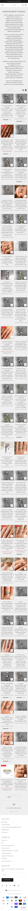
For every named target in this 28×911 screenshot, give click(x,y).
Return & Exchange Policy (8, 845)
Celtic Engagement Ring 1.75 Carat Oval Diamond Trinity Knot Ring (21, 576)
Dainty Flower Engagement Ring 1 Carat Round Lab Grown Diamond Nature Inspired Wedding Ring (7, 513)
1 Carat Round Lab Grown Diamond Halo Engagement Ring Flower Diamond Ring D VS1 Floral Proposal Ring (20, 144)
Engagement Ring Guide (7, 856)
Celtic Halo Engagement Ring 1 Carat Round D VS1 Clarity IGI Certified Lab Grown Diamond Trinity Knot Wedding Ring (20, 660)
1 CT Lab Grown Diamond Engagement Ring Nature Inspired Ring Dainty (21, 229)
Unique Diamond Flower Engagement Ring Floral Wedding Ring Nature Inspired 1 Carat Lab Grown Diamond (21, 111)
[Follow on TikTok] (18, 885)
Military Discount (6, 848)
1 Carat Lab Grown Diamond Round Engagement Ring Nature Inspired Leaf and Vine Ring (21, 345)
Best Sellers (4, 822)
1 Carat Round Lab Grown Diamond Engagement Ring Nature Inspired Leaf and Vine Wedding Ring (21, 286)
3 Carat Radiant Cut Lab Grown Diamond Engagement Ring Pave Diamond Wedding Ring (7, 345)
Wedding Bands (5, 830)
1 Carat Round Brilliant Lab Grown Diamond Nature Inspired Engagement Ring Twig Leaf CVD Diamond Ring (21, 487)
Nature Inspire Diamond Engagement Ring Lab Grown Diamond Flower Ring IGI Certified (7, 173)
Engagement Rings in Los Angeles (10, 850)
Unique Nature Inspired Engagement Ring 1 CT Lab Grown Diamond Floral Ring (7, 461)
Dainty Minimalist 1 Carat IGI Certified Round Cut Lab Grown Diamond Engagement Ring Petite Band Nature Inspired (21, 401)
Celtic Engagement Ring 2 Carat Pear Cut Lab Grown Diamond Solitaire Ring (7, 720)
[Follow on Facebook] (2, 885)
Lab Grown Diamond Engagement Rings (11, 827)
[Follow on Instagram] (6, 885)
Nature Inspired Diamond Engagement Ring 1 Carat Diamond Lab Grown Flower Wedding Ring (20, 428)
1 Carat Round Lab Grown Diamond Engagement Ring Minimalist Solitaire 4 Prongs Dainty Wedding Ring (7, 545)
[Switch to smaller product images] (25, 90)
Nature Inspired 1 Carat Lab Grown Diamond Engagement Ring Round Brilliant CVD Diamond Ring (21, 173)
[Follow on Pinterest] (10, 885)
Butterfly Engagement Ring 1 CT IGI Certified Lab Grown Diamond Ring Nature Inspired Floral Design (7, 287)
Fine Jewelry (5, 832)
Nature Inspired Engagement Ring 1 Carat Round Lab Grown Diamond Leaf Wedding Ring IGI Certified (20, 204)
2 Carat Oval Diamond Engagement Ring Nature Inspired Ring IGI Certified (21, 460)
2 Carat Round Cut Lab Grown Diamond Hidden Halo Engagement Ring (7, 783)
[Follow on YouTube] (14, 885)
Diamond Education (6, 853)
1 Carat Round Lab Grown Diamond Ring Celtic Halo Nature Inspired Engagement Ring (7, 631)
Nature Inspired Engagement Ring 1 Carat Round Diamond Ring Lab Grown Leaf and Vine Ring (20, 751)
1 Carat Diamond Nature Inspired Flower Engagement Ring (21, 719)
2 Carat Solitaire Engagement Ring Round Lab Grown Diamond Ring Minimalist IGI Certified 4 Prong (7, 144)
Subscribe (7, 880)
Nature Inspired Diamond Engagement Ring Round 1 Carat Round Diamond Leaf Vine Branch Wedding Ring (7, 373)
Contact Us (4, 840)
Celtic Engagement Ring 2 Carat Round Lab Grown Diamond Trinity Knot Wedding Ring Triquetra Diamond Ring (7, 660)
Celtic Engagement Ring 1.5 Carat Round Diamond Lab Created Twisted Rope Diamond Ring (21, 605)
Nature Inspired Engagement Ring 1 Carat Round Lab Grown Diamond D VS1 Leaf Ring (7, 312)
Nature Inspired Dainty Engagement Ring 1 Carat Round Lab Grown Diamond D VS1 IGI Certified (20, 783)
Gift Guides (4, 858)
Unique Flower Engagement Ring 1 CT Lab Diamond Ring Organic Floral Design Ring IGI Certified (7, 204)
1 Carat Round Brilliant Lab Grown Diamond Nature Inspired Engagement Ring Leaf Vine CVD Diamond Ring (7, 230)
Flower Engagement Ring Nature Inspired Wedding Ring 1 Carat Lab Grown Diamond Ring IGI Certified (21, 688)
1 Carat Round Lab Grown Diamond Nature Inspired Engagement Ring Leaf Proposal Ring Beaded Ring (21, 260)
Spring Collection (6, 824)
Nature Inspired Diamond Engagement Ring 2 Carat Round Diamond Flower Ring (7, 260)
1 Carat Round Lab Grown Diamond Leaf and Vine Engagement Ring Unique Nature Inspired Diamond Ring (7, 487)
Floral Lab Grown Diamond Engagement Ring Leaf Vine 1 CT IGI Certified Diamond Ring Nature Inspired (7, 688)
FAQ (3, 843)
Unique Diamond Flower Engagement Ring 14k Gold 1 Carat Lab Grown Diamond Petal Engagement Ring (7, 110)
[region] (14, 806)
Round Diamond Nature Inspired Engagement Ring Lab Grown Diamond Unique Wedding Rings (7, 400)
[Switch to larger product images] (23, 90)
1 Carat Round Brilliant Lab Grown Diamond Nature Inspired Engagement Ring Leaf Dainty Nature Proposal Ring (21, 315)
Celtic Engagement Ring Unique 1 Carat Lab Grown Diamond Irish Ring (20, 631)
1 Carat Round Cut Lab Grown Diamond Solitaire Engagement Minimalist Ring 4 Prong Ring (21, 544)
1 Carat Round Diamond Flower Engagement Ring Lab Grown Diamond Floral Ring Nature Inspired (7, 752)
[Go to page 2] (19, 795)
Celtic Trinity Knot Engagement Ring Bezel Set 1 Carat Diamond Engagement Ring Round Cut (7, 605)
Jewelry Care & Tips (6, 861)
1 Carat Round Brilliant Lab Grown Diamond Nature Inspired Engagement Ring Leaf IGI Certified (21, 372)
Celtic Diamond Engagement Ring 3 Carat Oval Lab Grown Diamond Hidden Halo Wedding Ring (7, 577)
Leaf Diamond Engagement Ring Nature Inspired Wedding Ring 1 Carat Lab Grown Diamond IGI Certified (21, 514)
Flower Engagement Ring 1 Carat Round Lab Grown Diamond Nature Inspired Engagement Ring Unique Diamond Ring (7, 430)
